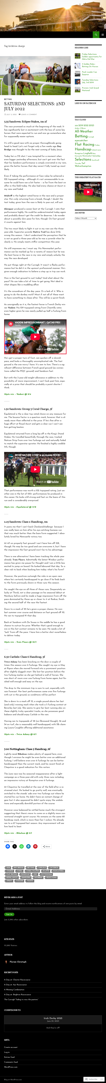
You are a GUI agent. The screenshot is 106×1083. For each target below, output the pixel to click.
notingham (46, 874)
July (35, 874)
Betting (8, 99)
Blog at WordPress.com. (13, 1080)
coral (19, 871)
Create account (11, 1047)
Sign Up (9, 914)
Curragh (91, 137)
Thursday (78, 163)
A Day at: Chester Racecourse (17, 980)
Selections (51, 877)
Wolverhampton (83, 166)
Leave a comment (29, 114)
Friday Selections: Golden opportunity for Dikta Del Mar (92, 56)
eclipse (46, 871)
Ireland (94, 150)
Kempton (79, 153)
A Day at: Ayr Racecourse (15, 985)
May (94, 153)
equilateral (58, 871)
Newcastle (78, 156)
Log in (7, 1052)
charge (9, 871)
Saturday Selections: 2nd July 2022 (34, 106)
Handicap (25, 874)
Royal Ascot (12, 877)
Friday (97, 145)
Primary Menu (102, 34)
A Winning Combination (14, 990)
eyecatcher (81, 140)
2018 (76, 126)
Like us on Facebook (85, 103)
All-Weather (84, 131)
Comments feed (11, 1062)
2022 (8, 867)
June (99, 150)
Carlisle (42, 867)
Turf (83, 163)
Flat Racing (11, 874)
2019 (80, 125)
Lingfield (87, 153)
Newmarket (87, 156)
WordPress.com (10, 1067)
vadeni (30, 881)
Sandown (26, 877)
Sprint (9, 881)
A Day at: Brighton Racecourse (17, 995)
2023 (91, 125)
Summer (19, 881)
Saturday (38, 877)
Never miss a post (13, 897)
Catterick (54, 867)
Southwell (95, 160)
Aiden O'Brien (80, 128)
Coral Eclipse (32, 871)
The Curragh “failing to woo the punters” (21, 1000)
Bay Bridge (18, 867)
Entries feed (9, 1057)
